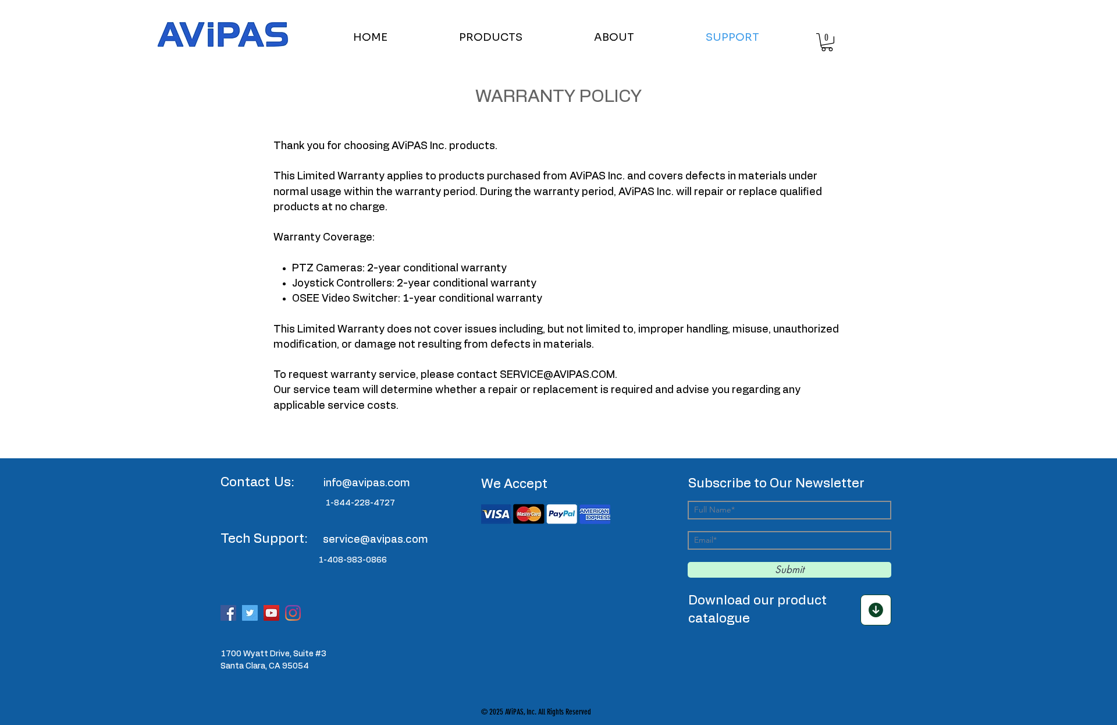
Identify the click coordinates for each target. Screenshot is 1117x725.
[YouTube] (271, 613)
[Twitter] (250, 613)
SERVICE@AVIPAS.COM (557, 375)
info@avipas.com (366, 483)
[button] (517, 37)
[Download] (875, 610)
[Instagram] (293, 613)
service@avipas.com (375, 540)
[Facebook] (228, 613)
